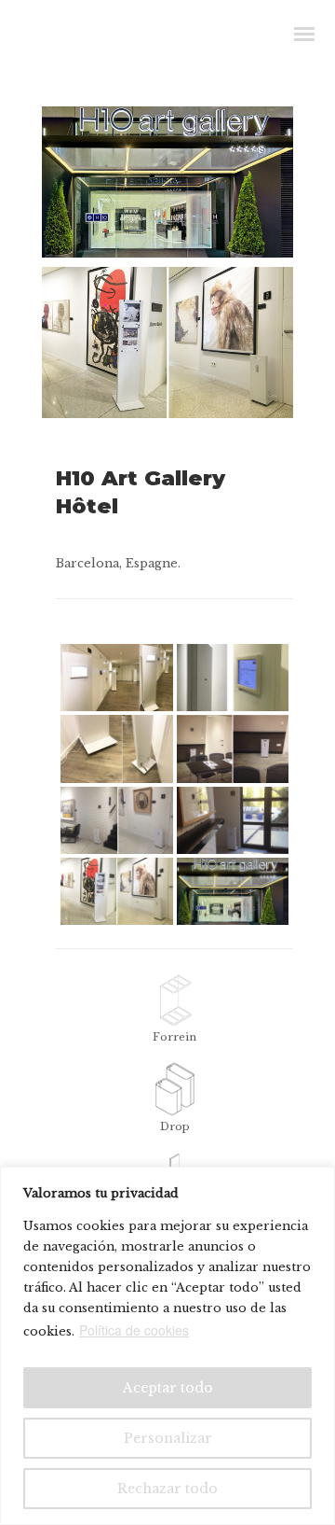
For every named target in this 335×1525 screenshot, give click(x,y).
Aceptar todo (168, 1387)
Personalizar (168, 1438)
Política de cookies (134, 1330)
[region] (167, 1346)
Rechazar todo (167, 1488)
